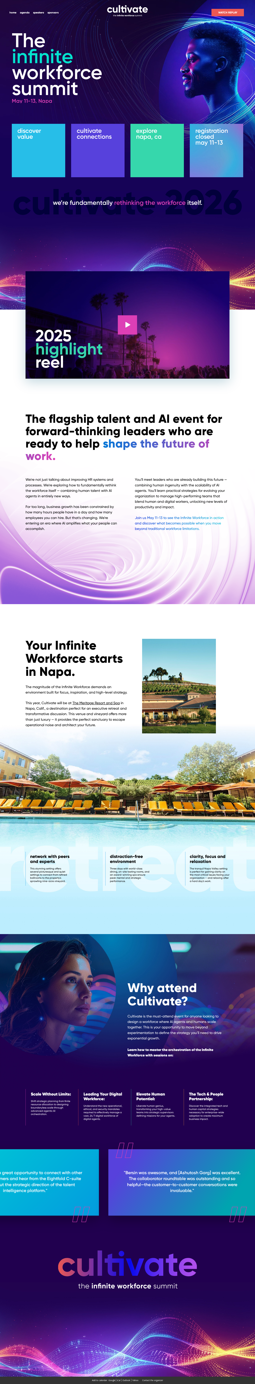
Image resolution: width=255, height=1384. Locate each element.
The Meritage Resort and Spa (96, 703)
